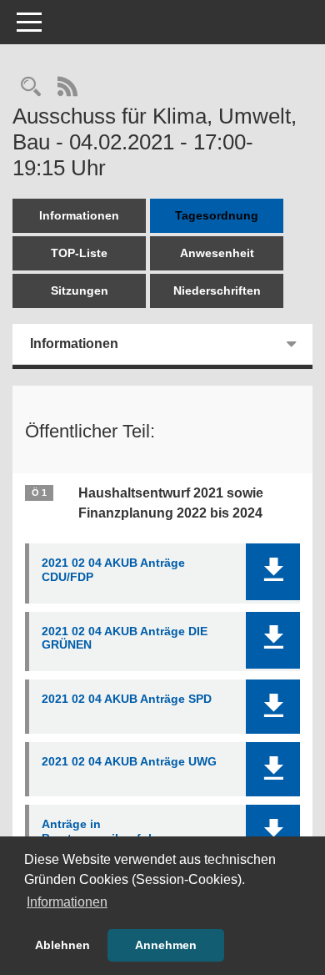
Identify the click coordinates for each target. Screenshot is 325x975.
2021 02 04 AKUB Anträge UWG (129, 761)
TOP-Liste (79, 253)
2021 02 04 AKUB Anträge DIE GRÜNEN (125, 638)
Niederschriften (217, 290)
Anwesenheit (217, 253)
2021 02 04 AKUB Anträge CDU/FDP (113, 569)
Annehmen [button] (166, 945)
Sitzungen (79, 290)
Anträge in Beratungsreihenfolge (104, 831)
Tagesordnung (216, 215)
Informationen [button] (67, 902)
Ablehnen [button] (62, 945)
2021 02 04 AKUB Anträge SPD (127, 698)
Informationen (79, 215)
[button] (273, 571)
